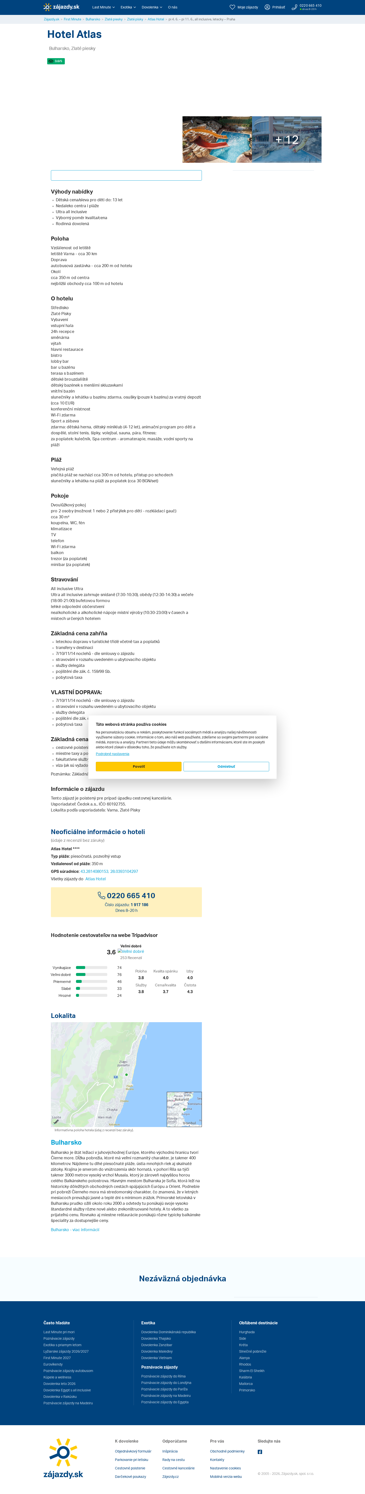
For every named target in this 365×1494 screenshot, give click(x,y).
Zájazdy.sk (51, 19)
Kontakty (217, 1459)
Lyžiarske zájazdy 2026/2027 (66, 1351)
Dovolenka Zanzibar (156, 1345)
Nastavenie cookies (225, 1468)
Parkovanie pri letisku (131, 1459)
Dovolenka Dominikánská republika (168, 1332)
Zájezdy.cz (170, 1476)
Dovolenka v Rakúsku (60, 1396)
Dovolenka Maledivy (157, 1351)
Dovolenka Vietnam (156, 1358)
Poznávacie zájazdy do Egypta (165, 1402)
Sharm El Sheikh (251, 1371)
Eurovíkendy (53, 1364)
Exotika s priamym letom (62, 1345)
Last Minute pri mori (58, 1332)
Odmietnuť (226, 766)
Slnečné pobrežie (252, 1351)
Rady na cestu (173, 1459)
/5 (58, 61)
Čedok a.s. (87, 804)
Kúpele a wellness (57, 1377)
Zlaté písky (135, 19)
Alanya (244, 1358)
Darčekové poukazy (130, 1476)
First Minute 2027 (57, 1358)
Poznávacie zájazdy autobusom (68, 1371)
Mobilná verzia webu (226, 1476)
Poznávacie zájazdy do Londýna (166, 1382)
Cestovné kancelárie (178, 1468)
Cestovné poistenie (130, 1468)
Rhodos (245, 1364)
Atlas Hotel (156, 19)
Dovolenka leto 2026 (59, 1383)
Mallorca (246, 1383)
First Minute (72, 19)
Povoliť (139, 766)
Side (242, 1338)
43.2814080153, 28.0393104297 (109, 871)
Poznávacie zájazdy (58, 1338)
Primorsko (247, 1390)
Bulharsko (93, 19)
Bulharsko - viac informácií (75, 1229)
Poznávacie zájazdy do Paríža (164, 1389)
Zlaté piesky (114, 19)
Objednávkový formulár (133, 1451)
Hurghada (247, 1332)
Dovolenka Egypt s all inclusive (67, 1390)
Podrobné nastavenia (112, 754)
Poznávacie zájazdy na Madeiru (68, 1403)
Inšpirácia (170, 1451)
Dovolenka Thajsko (156, 1338)
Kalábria (245, 1377)
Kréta (243, 1345)
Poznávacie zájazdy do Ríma (163, 1376)
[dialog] (182, 747)
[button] (103, 7)
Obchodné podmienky (227, 1451)
